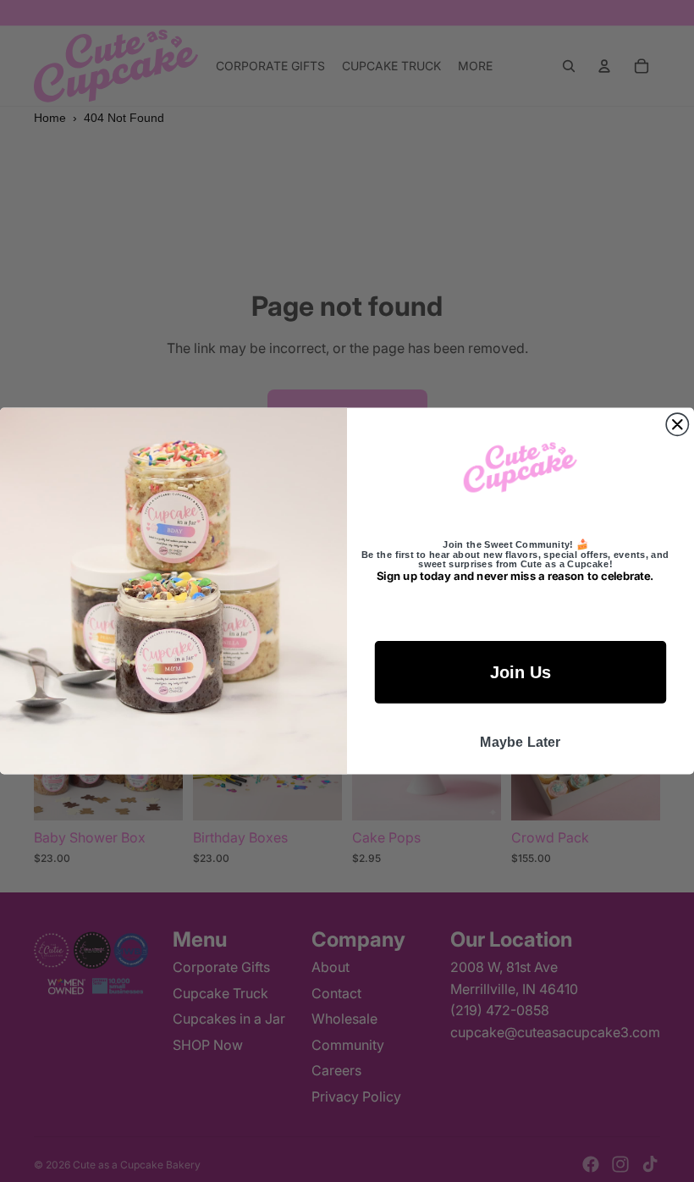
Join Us (520, 672)
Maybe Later (520, 741)
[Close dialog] (677, 424)
